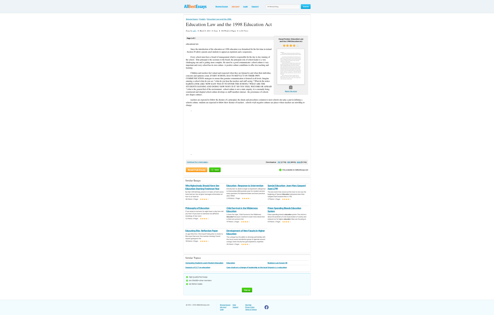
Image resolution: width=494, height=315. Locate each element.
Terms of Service (251, 309)
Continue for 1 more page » (197, 162)
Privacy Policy (249, 307)
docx (299, 162)
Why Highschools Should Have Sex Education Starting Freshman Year (202, 187)
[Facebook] (266, 309)
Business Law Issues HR (277, 263)
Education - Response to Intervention (244, 185)
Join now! (235, 6)
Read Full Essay (196, 169)
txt (279, 162)
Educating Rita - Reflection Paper (201, 230)
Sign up (247, 290)
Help (234, 305)
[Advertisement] (247, 132)
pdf (288, 162)
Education (230, 263)
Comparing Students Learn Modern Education (204, 263)
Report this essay (291, 91)
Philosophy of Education (197, 208)
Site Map (248, 305)
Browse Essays (221, 6)
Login (245, 6)
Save (217, 170)
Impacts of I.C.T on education (197, 267)
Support (255, 6)
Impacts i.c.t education (277, 267)
